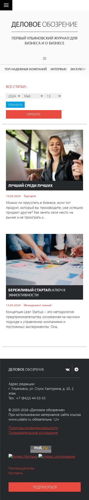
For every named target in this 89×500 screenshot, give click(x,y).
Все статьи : (16, 86)
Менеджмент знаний (38, 305)
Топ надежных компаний (26, 69)
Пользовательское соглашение (33, 432)
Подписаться (45, 487)
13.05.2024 (13, 196)
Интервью (58, 69)
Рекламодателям (21, 468)
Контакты (16, 472)
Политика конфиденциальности (33, 427)
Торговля (30, 196)
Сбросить (34, 114)
